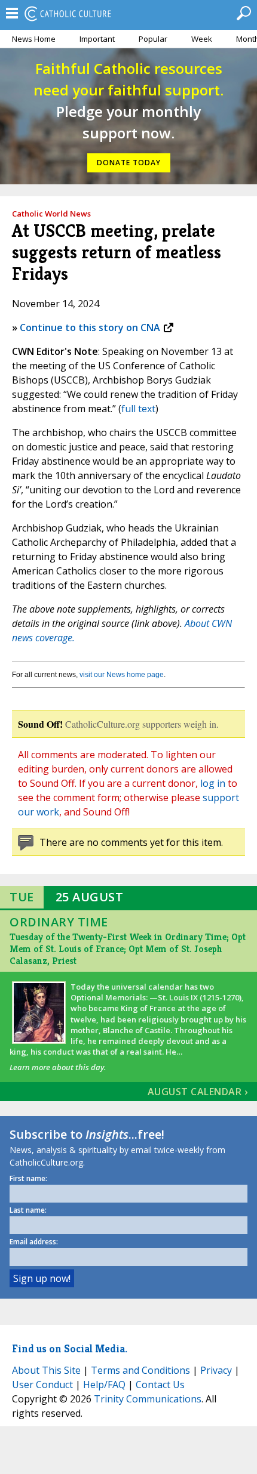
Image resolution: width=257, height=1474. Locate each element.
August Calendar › (198, 1091)
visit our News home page (121, 674)
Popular (153, 38)
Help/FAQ (104, 1384)
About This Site (46, 1370)
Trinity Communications (147, 1398)
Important (97, 38)
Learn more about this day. (58, 1067)
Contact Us (160, 1384)
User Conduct (42, 1384)
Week (201, 38)
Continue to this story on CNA (90, 327)
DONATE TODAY (129, 162)
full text (138, 408)
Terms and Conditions (140, 1370)
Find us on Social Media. (69, 1348)
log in (212, 783)
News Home (34, 38)
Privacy (216, 1370)
